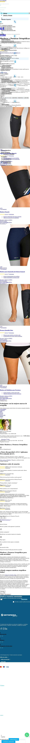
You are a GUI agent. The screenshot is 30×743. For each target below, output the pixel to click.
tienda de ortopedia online (10, 574)
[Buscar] (1, 26)
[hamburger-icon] (29, 13)
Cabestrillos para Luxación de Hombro (9, 50)
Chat (8, 439)
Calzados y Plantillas (8, 154)
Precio (2, 75)
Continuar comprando (8, 741)
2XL (1, 97)
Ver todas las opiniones (5, 519)
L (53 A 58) (26, 97)
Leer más (19, 42)
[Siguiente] (1, 65)
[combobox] (6, 24)
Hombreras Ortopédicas (6, 56)
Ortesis (5, 34)
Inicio (2, 34)
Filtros (2, 103)
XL (10, 97)
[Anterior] (1, 518)
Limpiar (6, 73)
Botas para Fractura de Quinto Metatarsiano (10, 82)
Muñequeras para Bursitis (6, 27)
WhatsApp (3, 439)
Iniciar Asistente (3, 72)
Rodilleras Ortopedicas (6, 65)
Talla (2, 96)
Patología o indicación (5, 78)
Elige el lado (3, 100)
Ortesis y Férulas (7, 15)
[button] (27, 735)
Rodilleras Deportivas (5, 70)
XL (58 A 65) (3, 99)
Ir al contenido (3, 0)
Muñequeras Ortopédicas (6, 25)
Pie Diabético (4, 156)
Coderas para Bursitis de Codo (7, 40)
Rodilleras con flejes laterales (7, 67)
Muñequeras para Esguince (6, 29)
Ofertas (5, 13)
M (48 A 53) (20, 97)
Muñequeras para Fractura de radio (8, 30)
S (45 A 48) (14, 97)
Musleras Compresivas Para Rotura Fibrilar (10, 52)
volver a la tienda (14, 739)
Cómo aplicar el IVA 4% (5, 460)
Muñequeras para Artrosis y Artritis (8, 26)
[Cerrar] (4, 593)
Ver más (2, 591)
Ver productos (7, 594)
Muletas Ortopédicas (5, 152)
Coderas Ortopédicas (5, 39)
